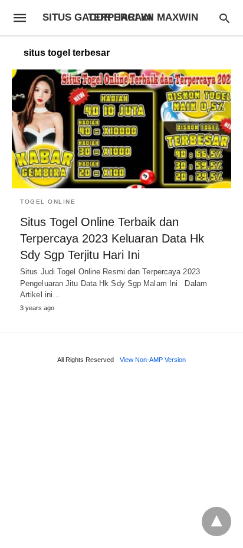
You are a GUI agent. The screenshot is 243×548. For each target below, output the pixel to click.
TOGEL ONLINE (47, 201)
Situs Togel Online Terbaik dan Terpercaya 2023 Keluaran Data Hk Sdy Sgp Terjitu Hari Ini (112, 238)
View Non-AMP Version (153, 359)
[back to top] (216, 521)
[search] (224, 18)
